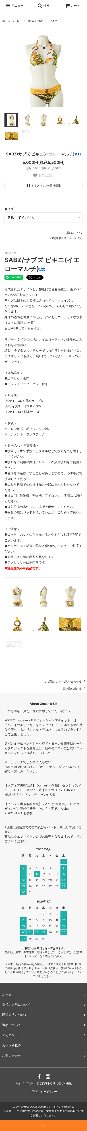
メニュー (17, 5)
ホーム (6, 21)
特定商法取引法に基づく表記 (54, 1083)
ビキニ (54, 21)
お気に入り (45, 175)
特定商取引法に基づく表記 (66, 238)
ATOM (29, 1083)
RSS (18, 1083)
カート (75, 5)
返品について (74, 232)
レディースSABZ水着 (30, 21)
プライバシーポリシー (43, 1091)
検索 (46, 5)
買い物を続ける (72, 688)
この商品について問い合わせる (63, 681)
